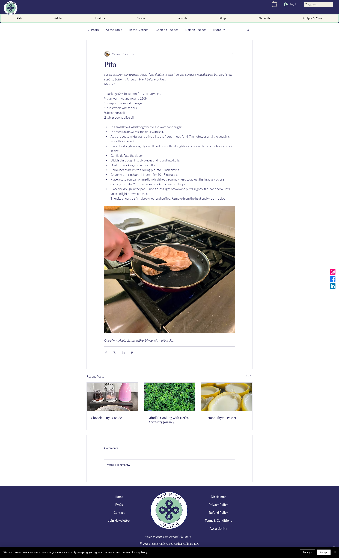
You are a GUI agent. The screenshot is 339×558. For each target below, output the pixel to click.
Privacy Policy (139, 552)
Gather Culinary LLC (186, 543)
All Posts (93, 30)
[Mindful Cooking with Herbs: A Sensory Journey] (169, 397)
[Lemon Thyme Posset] (226, 397)
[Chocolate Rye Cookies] (112, 397)
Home (119, 497)
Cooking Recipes (167, 30)
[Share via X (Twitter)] (114, 352)
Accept (324, 552)
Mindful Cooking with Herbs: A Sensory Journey (168, 420)
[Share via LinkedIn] (123, 352)
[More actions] (233, 54)
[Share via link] (131, 352)
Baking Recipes (195, 30)
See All (249, 375)
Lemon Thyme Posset (221, 418)
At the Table (114, 30)
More (217, 30)
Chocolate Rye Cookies (107, 418)
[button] (274, 4)
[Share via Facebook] (106, 352)
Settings (307, 552)
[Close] (335, 552)
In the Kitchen (138, 30)
